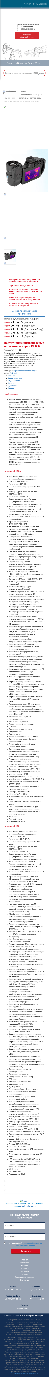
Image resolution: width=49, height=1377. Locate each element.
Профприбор (11, 91)
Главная (24, 1260)
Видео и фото (14, 381)
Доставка (12, 386)
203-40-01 (13, 332)
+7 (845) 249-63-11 (24, 1308)
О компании (24, 1263)
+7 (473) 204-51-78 (36, 1290)
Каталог (24, 1265)
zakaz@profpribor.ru (27, 1206)
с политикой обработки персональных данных (29, 1244)
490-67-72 (13, 322)
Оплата (11, 383)
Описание (12, 376)
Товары (22, 91)
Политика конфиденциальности (24, 1373)
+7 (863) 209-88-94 (13, 1299)
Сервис (11, 388)
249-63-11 (13, 336)
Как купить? (25, 1268)
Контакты (24, 1280)
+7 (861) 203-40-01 (36, 1299)
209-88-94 (13, 329)
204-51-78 (13, 325)
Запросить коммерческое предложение (24, 312)
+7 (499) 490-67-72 (13, 1290)
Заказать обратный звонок (27, 35)
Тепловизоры (9, 98)
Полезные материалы (24, 1277)
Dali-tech (13, 373)
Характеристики (15, 378)
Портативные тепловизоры (29, 98)
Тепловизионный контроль (30, 95)
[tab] (26, 376)
